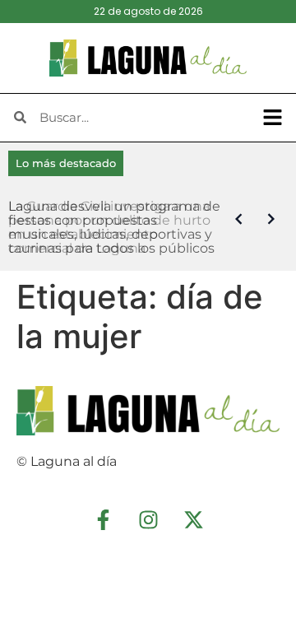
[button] (273, 117)
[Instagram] (148, 520)
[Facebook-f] (102, 520)
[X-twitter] (193, 520)
